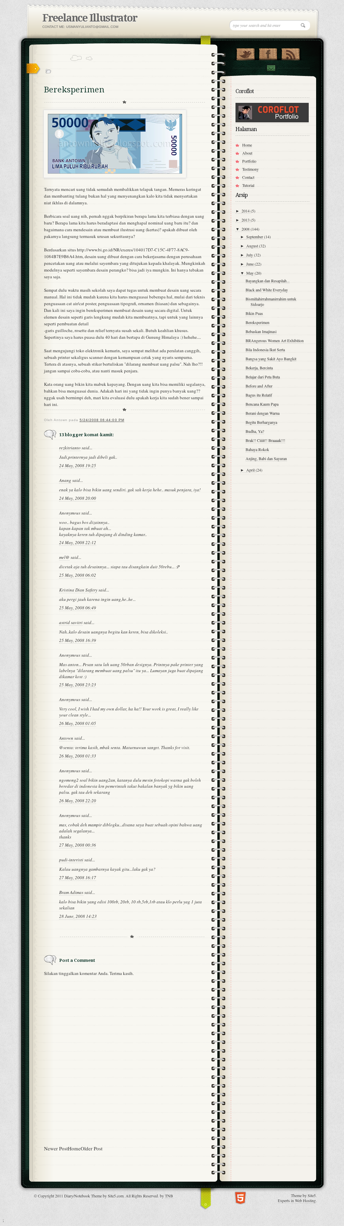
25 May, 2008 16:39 (77, 640)
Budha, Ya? (255, 431)
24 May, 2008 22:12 (77, 542)
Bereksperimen (257, 322)
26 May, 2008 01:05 (77, 723)
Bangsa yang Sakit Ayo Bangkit (271, 358)
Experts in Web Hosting (297, 1200)
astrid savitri (71, 622)
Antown (66, 738)
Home (74, 1148)
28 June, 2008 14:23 (78, 916)
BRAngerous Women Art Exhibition (275, 340)
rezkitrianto (70, 448)
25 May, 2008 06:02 (77, 575)
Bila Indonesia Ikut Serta (265, 349)
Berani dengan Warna (263, 413)
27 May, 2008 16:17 (77, 877)
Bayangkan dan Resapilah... (268, 280)
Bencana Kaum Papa (262, 404)
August (252, 245)
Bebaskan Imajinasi (261, 331)
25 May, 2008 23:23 (77, 685)
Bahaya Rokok (257, 449)
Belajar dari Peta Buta (263, 376)
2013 (246, 219)
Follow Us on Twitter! (245, 52)
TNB (169, 1195)
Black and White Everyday (267, 289)
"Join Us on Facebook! (268, 52)
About (247, 153)
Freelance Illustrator (89, 18)
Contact (270, 68)
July (250, 254)
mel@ (64, 557)
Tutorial (248, 185)
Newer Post (56, 1148)
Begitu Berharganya (261, 422)
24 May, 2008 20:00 (77, 498)
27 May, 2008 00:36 (77, 845)
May (250, 273)
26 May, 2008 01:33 (77, 756)
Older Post (91, 1148)
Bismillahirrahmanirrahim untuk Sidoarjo (271, 301)
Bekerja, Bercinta (259, 367)
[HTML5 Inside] (240, 1197)
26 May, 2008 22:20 (77, 801)
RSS (290, 52)
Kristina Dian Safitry (78, 590)
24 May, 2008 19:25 (77, 465)
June (250, 264)
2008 (246, 229)
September (255, 236)
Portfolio (249, 161)
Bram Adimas (71, 892)
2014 (246, 210)
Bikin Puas (254, 313)
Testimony (250, 169)
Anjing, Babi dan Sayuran (266, 458)
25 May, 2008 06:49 (77, 608)
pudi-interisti (71, 860)
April (251, 470)
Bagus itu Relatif (259, 395)
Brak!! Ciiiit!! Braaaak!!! (265, 440)
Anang (65, 480)
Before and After (259, 386)
